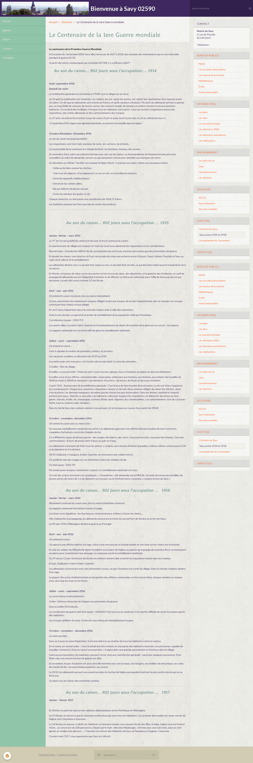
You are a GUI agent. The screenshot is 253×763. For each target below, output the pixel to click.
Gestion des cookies (67, 755)
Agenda (7, 30)
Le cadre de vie (207, 160)
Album (6, 39)
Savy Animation (207, 203)
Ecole (201, 86)
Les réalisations (207, 140)
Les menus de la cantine (211, 75)
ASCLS (202, 197)
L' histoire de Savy (208, 229)
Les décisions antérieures (212, 134)
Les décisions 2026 (209, 129)
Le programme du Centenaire (214, 240)
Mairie (202, 63)
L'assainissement (208, 171)
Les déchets (205, 177)
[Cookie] (7, 756)
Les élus (203, 117)
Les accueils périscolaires (212, 69)
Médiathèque (206, 80)
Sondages (8, 57)
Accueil (7, 21)
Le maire (203, 112)
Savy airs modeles (208, 209)
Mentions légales (47, 755)
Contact (7, 48)
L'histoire (67, 22)
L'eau (201, 166)
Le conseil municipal (209, 123)
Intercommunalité (208, 92)
